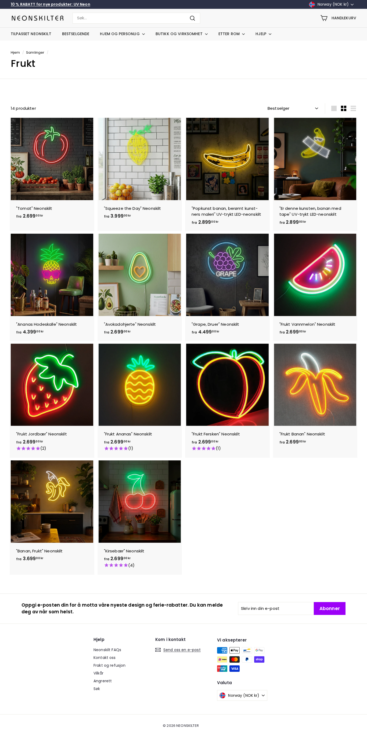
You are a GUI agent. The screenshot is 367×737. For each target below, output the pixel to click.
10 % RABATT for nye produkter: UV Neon (50, 4)
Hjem (15, 52)
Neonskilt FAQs (107, 649)
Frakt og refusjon (109, 665)
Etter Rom (229, 33)
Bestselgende (75, 33)
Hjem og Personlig (120, 33)
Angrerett (102, 681)
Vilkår (98, 673)
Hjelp (261, 33)
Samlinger (35, 52)
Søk (96, 688)
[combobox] (136, 18)
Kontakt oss (104, 657)
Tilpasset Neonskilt (31, 33)
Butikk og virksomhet (180, 33)
